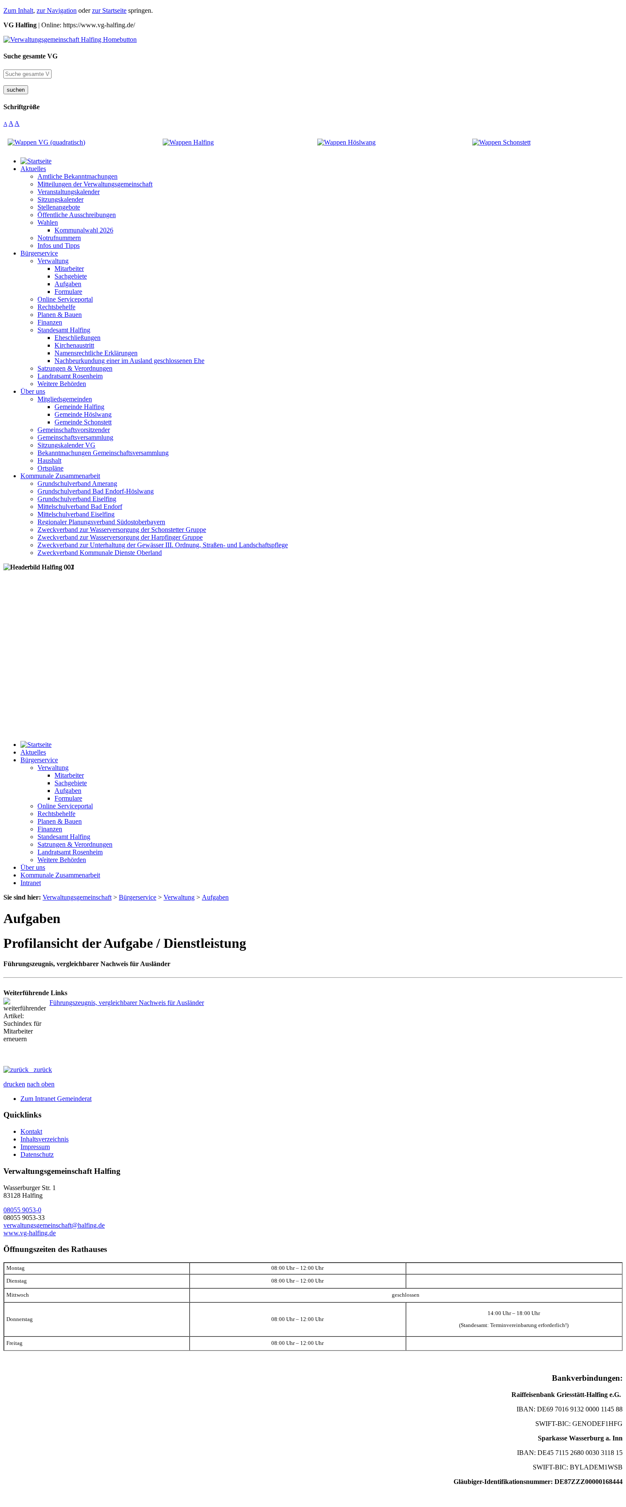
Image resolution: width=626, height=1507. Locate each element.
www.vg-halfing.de (29, 1233)
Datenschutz (37, 1154)
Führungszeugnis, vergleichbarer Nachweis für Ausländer (126, 1002)
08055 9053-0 (22, 1210)
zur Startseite (109, 10)
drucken (14, 1084)
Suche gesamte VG (30, 56)
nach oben (41, 1084)
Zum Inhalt (18, 10)
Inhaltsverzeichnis (44, 1139)
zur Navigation (57, 10)
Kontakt (31, 1131)
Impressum (35, 1146)
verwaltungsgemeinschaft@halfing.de (54, 1225)
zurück (40, 1069)
